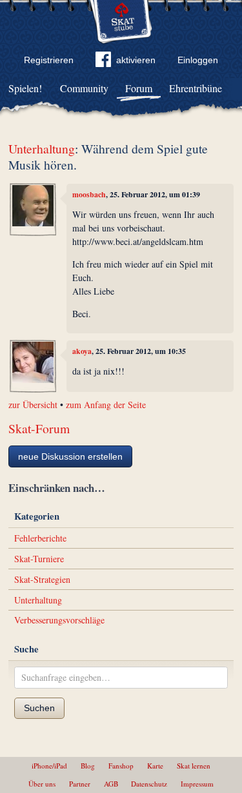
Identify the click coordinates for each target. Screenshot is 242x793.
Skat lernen (193, 765)
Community (84, 88)
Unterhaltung (41, 148)
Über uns (41, 783)
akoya (82, 351)
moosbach (89, 194)
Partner (79, 783)
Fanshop (121, 765)
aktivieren (136, 60)
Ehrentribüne (195, 88)
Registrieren (49, 60)
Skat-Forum (39, 428)
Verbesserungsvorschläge (59, 620)
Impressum (197, 783)
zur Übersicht (32, 404)
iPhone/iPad (49, 765)
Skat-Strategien (42, 579)
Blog (88, 765)
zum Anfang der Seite (106, 404)
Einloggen (197, 60)
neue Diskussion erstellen (70, 456)
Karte (155, 765)
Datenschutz (149, 783)
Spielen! (25, 88)
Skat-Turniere (39, 559)
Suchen (39, 708)
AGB (111, 783)
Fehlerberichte (40, 538)
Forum (138, 88)
